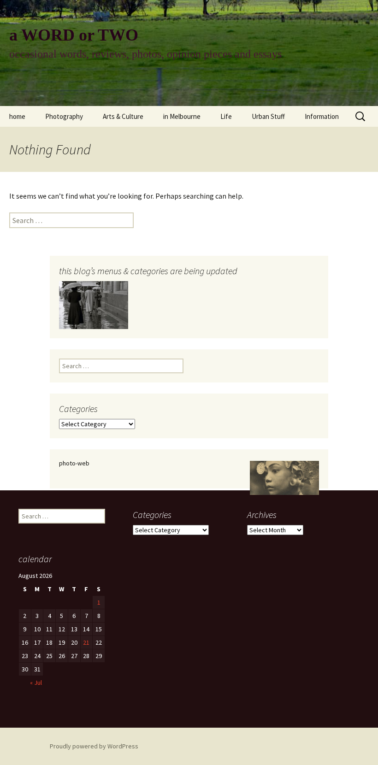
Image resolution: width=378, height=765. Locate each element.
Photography (64, 116)
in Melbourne (182, 116)
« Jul (36, 682)
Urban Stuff (268, 116)
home (17, 116)
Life (226, 116)
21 (86, 642)
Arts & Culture (123, 116)
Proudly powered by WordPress (94, 746)
